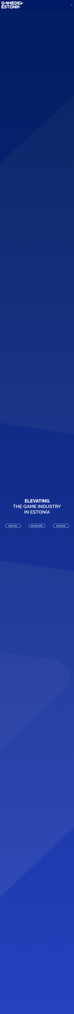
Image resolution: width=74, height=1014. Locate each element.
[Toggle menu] (72, 5)
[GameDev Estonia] (12, 5)
